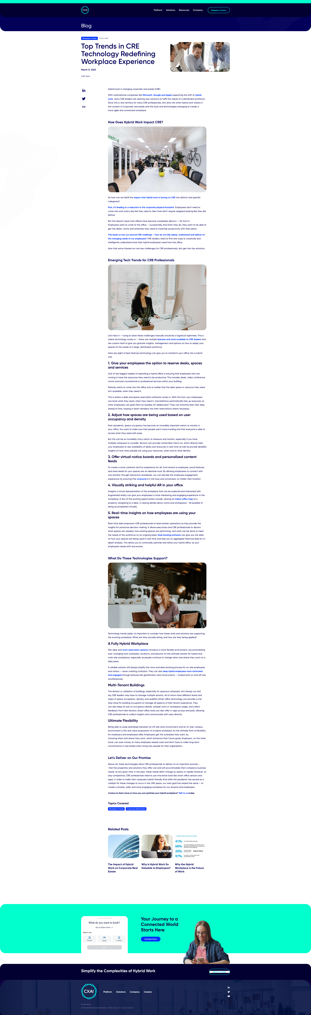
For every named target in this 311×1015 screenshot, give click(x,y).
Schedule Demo (150, 939)
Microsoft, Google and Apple (157, 95)
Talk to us (183, 793)
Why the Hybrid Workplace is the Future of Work (189, 868)
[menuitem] (229, 987)
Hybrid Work (131, 851)
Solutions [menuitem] (170, 10)
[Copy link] (83, 106)
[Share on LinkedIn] (83, 90)
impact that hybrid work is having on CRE (154, 197)
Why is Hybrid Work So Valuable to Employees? (156, 866)
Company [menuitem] (198, 10)
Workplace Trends (89, 38)
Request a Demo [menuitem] (218, 10)
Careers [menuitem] (148, 991)
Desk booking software (169, 535)
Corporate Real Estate (136, 809)
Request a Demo (219, 972)
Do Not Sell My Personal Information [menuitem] (93, 1008)
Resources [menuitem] (184, 10)
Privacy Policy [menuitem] (86, 1004)
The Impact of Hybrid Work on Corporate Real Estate (123, 868)
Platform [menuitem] (158, 10)
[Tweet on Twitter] (83, 98)
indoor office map (184, 499)
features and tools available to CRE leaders (179, 339)
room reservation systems (135, 649)
